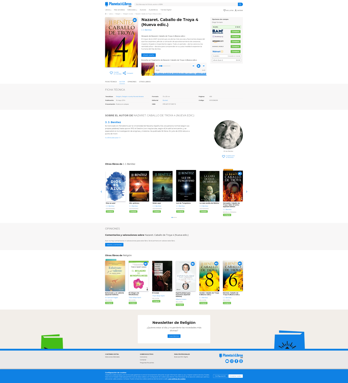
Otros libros (145, 82)
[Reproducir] (198, 66)
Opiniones (132, 82)
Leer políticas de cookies (177, 379)
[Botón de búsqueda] (240, 4)
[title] (231, 355)
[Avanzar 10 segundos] (203, 65)
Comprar (235, 31)
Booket (165, 100)
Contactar (143, 360)
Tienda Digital (165, 10)
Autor (122, 82)
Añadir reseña (148, 55)
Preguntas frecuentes (147, 363)
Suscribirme (174, 336)
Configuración (220, 376)
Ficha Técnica (111, 82)
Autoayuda (180, 208)
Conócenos (143, 357)
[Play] (135, 20)
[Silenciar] (157, 66)
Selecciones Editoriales (112, 357)
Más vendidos (119, 10)
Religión (119, 96)
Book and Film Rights (181, 357)
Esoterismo (110, 208)
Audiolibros (153, 10)
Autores (143, 10)
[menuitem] (108, 10)
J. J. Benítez (113, 122)
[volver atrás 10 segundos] (193, 65)
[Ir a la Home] (105, 14)
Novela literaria (138, 96)
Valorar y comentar (114, 245)
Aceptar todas (235, 376)
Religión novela (127, 96)
